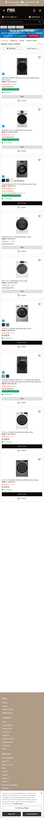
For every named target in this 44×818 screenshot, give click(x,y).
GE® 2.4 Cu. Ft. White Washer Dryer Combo (14, 281)
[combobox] (32, 48)
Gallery (4, 781)
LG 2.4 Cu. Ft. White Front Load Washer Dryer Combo (17, 432)
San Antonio (6, 745)
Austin (4, 722)
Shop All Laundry (31, 40)
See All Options (19, 180)
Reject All (11, 814)
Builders (5, 775)
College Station (7, 725)
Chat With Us (30, 2)
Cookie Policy (18, 803)
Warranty (5, 788)
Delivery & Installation (10, 785)
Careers (4, 771)
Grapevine (5, 735)
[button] (3, 10)
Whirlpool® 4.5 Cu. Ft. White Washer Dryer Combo (16, 237)
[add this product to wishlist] (39, 57)
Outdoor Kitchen (8, 709)
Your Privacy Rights (22, 808)
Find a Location (14, 2)
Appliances (13, 40)
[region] (22, 804)
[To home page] (11, 11)
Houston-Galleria (8, 739)
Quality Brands (7, 713)
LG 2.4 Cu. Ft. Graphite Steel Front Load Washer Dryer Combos (20, 480)
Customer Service (22, 4)
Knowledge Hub (7, 758)
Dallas (4, 749)
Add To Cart (22, 203)
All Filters (12, 48)
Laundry (21, 40)
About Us (5, 761)
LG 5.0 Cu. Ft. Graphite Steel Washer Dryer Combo (16, 328)
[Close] (41, 793)
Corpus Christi (7, 728)
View (22, 96)
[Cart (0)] (40, 10)
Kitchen (4, 702)
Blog (3, 768)
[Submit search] (39, 22)
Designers (5, 778)
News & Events (7, 764)
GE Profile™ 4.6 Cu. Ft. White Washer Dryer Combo (17, 130)
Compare (23, 100)
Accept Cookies (32, 814)
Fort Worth (6, 732)
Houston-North (7, 742)
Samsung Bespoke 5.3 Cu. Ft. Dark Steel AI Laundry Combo (19, 184)
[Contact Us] (34, 10)
